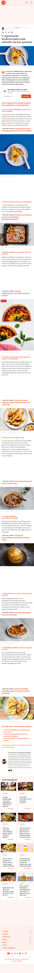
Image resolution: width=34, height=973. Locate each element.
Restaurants (6, 937)
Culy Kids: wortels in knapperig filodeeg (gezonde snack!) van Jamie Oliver (16, 402)
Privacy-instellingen (8, 948)
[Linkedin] (11, 770)
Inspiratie (16, 27)
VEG (16, 371)
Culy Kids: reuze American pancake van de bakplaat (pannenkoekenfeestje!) (17, 217)
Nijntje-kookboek (7, 123)
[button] (29, 931)
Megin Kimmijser (9, 27)
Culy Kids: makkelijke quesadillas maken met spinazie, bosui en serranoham (16, 691)
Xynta (20, 961)
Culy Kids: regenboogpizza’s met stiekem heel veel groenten (15, 293)
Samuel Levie (6, 115)
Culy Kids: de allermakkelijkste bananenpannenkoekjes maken (16, 537)
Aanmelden (26, 96)
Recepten (5, 934)
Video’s (4, 945)
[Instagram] (9, 770)
